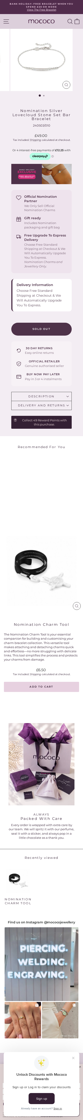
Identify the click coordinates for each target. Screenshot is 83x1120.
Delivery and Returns (41, 405)
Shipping (35, 140)
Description (41, 396)
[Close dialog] (80, 1067)
